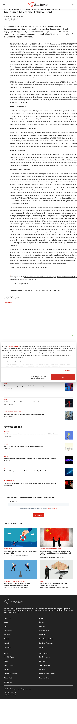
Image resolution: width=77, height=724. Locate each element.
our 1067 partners (14, 346)
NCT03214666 (70, 135)
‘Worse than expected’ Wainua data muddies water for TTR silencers (24, 414)
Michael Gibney (8, 388)
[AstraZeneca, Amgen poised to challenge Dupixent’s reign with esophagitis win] (20, 569)
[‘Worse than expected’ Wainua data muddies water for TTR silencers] (69, 415)
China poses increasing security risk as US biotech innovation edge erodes (26, 386)
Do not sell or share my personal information (38, 377)
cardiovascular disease (12, 412)
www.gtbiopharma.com (39, 267)
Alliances (8, 302)
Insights (42, 581)
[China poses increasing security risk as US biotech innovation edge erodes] (69, 387)
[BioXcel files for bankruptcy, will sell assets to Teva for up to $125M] (20, 537)
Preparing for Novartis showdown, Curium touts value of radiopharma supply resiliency (30, 483)
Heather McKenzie (8, 404)
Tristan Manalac (60, 557)
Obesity (6, 456)
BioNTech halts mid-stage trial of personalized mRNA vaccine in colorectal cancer (28, 402)
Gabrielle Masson (8, 416)
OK (63, 377)
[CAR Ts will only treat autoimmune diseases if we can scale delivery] (69, 447)
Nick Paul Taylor (8, 485)
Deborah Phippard (8, 436)
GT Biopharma (52, 44)
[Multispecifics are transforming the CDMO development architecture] (56, 569)
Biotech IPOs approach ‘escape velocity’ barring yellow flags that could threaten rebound (30, 471)
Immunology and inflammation (14, 581)
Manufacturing (9, 481)
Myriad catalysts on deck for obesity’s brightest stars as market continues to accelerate (30, 458)
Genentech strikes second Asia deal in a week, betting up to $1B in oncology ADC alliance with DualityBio (55, 553)
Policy (6, 383)
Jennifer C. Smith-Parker (62, 587)
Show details (67, 371)
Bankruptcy (8, 549)
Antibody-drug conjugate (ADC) (50, 549)
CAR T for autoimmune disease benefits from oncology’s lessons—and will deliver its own (31, 434)
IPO (5, 468)
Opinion (6, 431)
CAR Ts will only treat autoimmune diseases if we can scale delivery (24, 446)
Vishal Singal (7, 448)
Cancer (6, 399)
